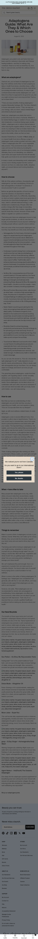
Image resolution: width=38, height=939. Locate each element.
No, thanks (19, 478)
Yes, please (19, 472)
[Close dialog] (32, 459)
